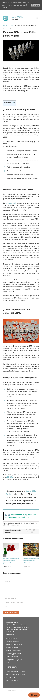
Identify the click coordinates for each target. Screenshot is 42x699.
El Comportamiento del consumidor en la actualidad (31, 560)
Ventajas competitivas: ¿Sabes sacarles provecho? (11, 560)
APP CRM (9, 477)
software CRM (11, 203)
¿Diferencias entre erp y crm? (16, 629)
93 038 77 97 (11, 677)
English (32, 12)
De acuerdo (35, 5)
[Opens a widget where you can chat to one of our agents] (34, 695)
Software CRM (8, 25)
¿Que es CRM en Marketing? (16, 625)
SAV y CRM (10, 632)
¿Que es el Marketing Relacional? (18, 627)
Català (25, 12)
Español (18, 12)
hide (13, 102)
